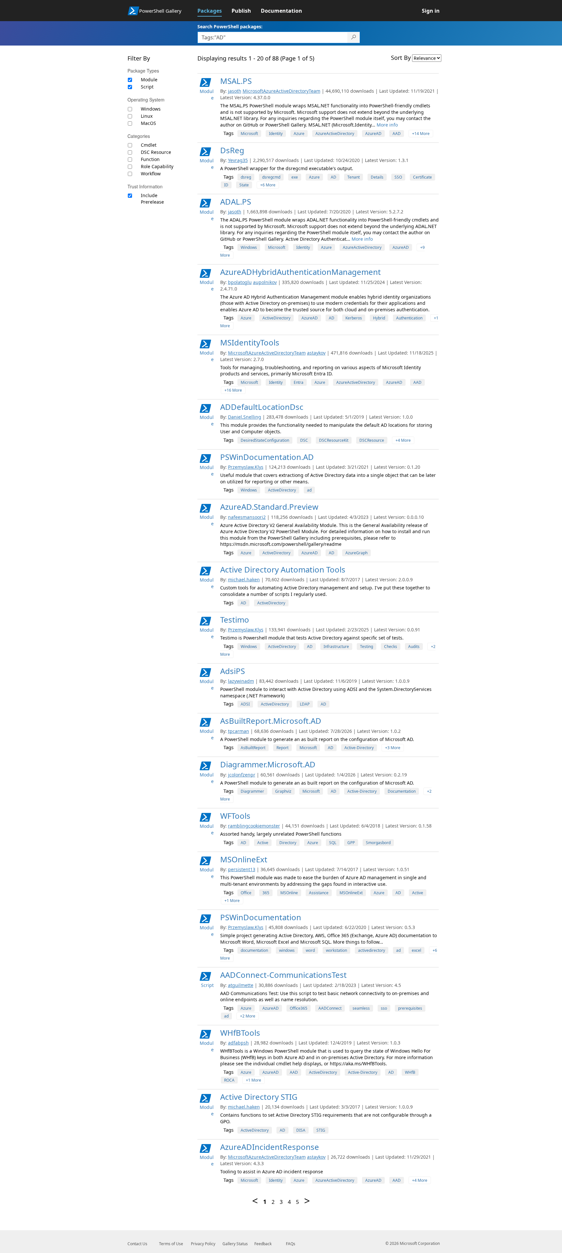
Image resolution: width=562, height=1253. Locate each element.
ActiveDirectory (276, 318)
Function (150, 159)
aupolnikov (265, 282)
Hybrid (379, 318)
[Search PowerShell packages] (353, 37)
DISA (300, 1130)
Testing (366, 646)
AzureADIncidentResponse (269, 1146)
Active (262, 842)
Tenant (353, 177)
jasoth (234, 91)
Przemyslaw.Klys (245, 467)
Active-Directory (359, 747)
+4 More (403, 440)
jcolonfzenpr (241, 775)
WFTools (235, 815)
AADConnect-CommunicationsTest (283, 974)
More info (387, 125)
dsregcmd (271, 177)
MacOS (148, 123)
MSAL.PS (236, 80)
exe (294, 177)
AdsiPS (232, 671)
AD (333, 177)
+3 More (392, 747)
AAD (397, 133)
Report (282, 747)
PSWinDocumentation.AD (267, 456)
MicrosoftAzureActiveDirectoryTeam (281, 91)
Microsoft (249, 133)
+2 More (247, 1016)
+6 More (267, 185)
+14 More (421, 133)
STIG (320, 1130)
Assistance (318, 893)
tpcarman (238, 731)
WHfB (410, 1072)
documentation (254, 950)
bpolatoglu (240, 282)
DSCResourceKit (333, 440)
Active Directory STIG (258, 1096)
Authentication (409, 318)
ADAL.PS (235, 201)
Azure (299, 133)
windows (287, 950)
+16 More (233, 390)
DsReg (232, 150)
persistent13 (241, 869)
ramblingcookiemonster (254, 826)
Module (149, 79)
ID (226, 185)
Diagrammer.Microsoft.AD (267, 764)
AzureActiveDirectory (334, 133)
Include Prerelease (152, 198)
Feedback (263, 1243)
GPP (351, 842)
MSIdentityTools (249, 342)
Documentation (402, 791)
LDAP (305, 704)
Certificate (422, 177)
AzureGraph (356, 553)
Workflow (151, 173)
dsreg (246, 177)
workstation (336, 950)
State (244, 185)
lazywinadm (241, 681)
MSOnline (289, 893)
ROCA (229, 1080)
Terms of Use (171, 1243)
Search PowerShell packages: (229, 26)
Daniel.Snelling (244, 417)
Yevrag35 (238, 160)
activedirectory (371, 950)
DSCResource (371, 440)
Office (246, 893)
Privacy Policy (203, 1243)
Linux (147, 116)
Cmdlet (148, 145)
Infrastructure (336, 646)
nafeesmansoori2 (247, 517)
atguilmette (240, 985)
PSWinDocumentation (260, 917)
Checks (390, 646)
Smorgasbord (378, 842)
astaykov (316, 353)
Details (377, 177)
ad (309, 490)
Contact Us (137, 1243)
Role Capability (157, 166)
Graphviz (283, 791)
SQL (332, 842)
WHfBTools (240, 1032)
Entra (298, 382)
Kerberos (353, 318)
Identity (276, 133)
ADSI (245, 704)
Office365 (298, 1008)
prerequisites (410, 1008)
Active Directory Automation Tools (282, 569)
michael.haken (244, 579)
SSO (398, 177)
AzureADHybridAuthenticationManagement (300, 271)
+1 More (232, 900)
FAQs (290, 1243)
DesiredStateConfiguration (265, 440)
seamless (361, 1008)
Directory (287, 842)
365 (265, 893)
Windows (151, 109)
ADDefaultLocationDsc (261, 406)
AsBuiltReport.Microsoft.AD (270, 720)
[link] (214, 11)
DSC (304, 440)
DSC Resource (156, 152)
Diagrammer (252, 791)
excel (416, 950)
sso (384, 1008)
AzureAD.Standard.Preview (269, 506)
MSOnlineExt (243, 859)
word (310, 950)
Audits (414, 646)
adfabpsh (238, 1043)
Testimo (234, 619)
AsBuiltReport (253, 747)
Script (147, 87)
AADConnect (329, 1008)
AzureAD (373, 133)
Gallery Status (235, 1243)
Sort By (401, 57)
